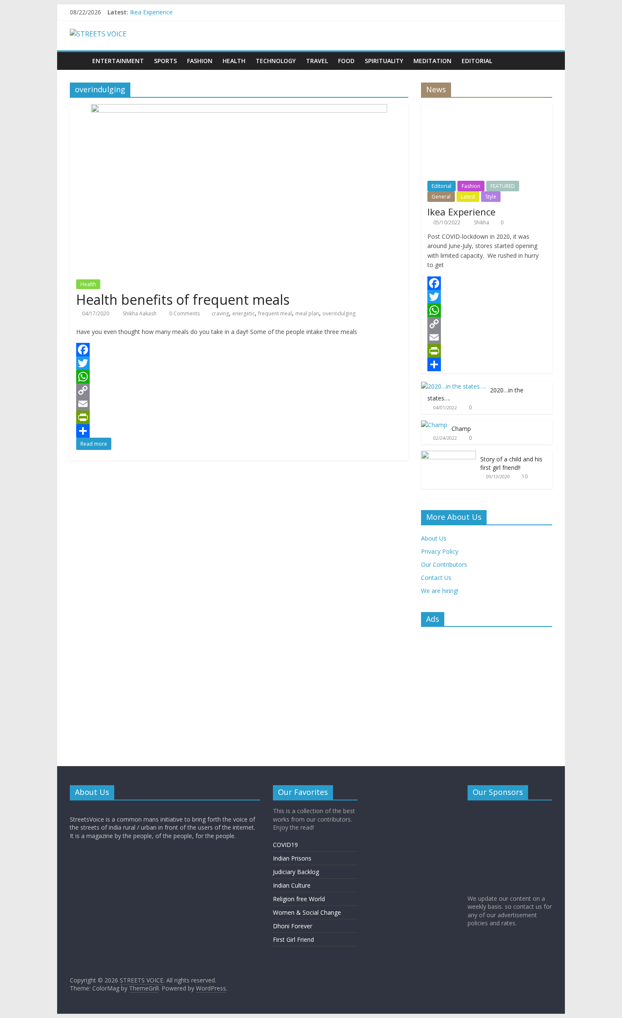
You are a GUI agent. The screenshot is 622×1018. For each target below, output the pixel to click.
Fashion (199, 61)
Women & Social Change (307, 912)
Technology (276, 61)
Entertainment (118, 61)
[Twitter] (239, 363)
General (441, 196)
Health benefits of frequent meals (182, 299)
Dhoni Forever (292, 926)
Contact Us (436, 578)
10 (525, 476)
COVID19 (285, 845)
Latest (468, 196)
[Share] (239, 431)
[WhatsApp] (239, 376)
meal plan (307, 313)
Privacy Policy (439, 551)
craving (220, 313)
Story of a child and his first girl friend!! (511, 463)
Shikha (482, 222)
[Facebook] (239, 349)
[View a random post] (543, 61)
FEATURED (502, 186)
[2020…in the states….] (453, 386)
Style (490, 196)
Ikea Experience (151, 12)
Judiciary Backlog (296, 872)
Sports (165, 61)
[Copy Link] (239, 390)
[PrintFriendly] (239, 417)
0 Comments (184, 313)
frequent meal (275, 313)
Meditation (432, 61)
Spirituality (384, 61)
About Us (433, 538)
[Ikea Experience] (486, 109)
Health (234, 61)
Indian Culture (292, 885)
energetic (243, 313)
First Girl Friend (293, 939)
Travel (317, 61)
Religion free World (299, 899)
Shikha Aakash (140, 313)
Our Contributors (444, 564)
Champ (461, 429)
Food (346, 61)
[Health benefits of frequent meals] (239, 109)
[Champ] (434, 425)
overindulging (338, 313)
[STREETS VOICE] (78, 60)
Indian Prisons (292, 858)
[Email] (239, 404)
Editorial (477, 61)
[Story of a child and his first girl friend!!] (448, 455)
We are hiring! (439, 591)
